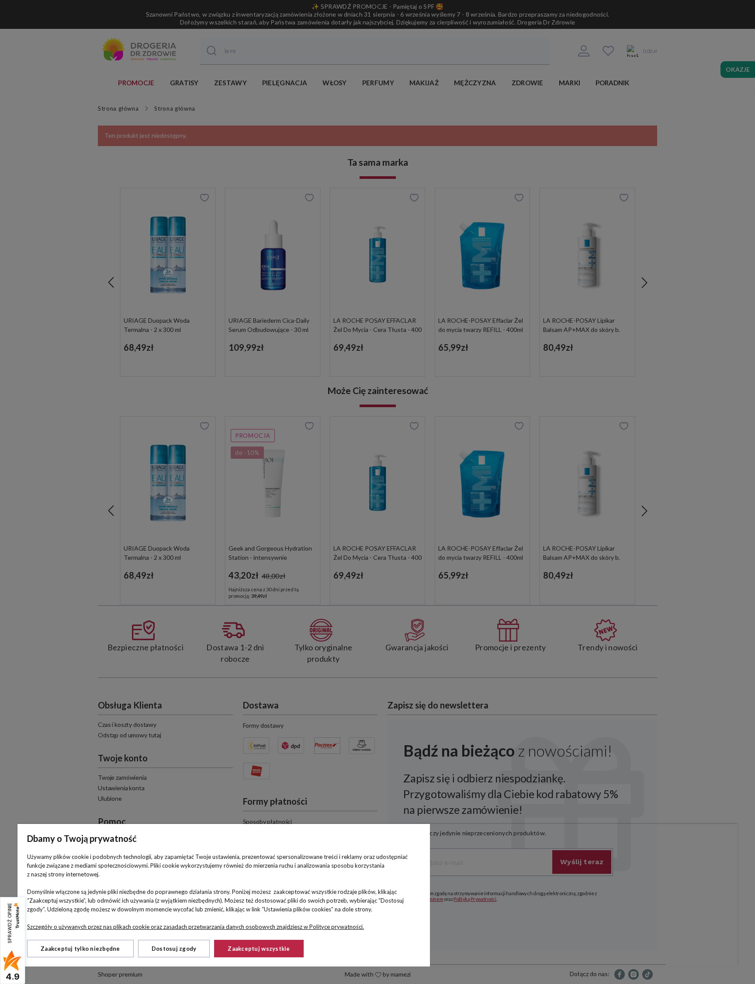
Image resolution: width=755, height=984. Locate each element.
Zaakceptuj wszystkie (259, 948)
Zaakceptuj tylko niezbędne (80, 948)
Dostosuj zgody (174, 948)
